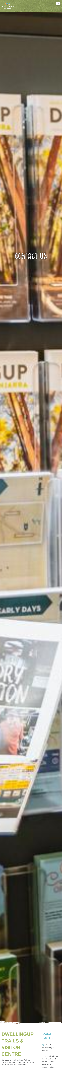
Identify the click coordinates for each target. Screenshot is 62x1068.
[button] (58, 3)
